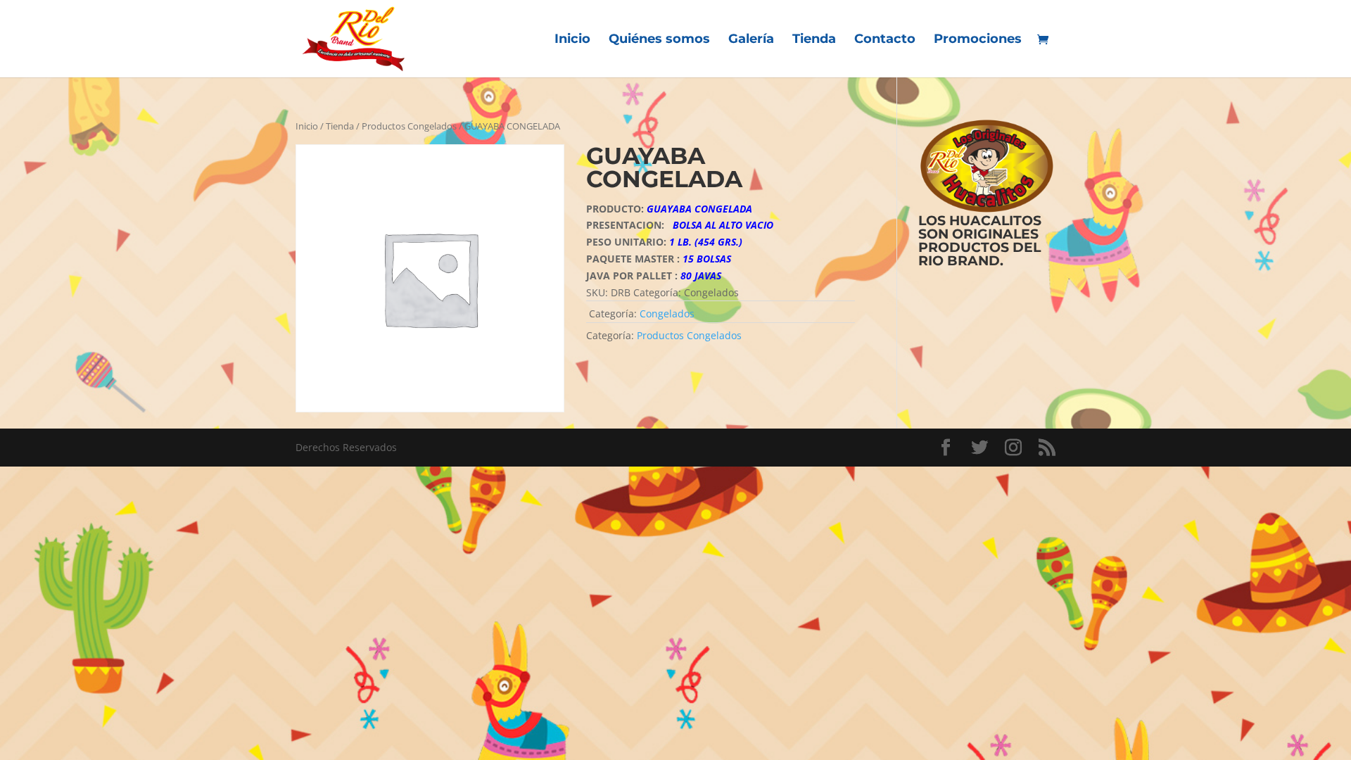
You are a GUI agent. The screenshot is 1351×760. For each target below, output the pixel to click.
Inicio (572, 40)
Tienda (814, 40)
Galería (751, 40)
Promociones (978, 40)
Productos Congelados (409, 126)
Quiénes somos (659, 40)
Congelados (667, 313)
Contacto (884, 40)
